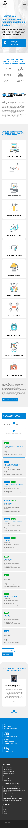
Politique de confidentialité (8, 825)
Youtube (5, 813)
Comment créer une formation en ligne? (12, 800)
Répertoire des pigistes (8, 773)
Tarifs (4, 775)
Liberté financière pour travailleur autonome (13, 798)
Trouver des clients (7, 769)
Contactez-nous (7, 780)
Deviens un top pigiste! (8, 796)
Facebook (5, 807)
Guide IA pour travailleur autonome (11, 793)
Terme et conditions (7, 824)
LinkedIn (5, 809)
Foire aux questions (7, 778)
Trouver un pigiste (7, 767)
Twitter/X (5, 811)
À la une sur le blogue (10, 784)
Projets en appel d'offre (8, 771)
